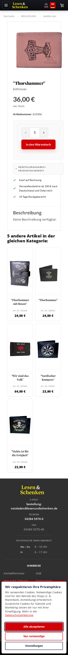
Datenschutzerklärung (19, 615)
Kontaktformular (14, 573)
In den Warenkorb (38, 144)
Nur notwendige (34, 636)
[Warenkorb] (62, 5)
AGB (38, 573)
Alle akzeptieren (34, 626)
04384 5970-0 (34, 519)
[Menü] (6, 5)
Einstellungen (34, 645)
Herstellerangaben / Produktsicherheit (32, 169)
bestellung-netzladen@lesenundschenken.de (34, 506)
